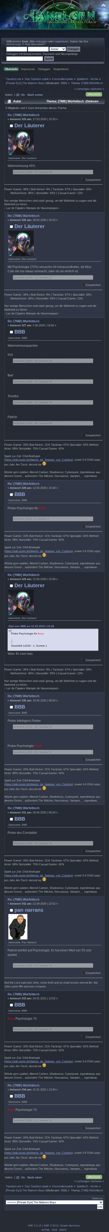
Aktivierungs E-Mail (18, 44)
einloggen (41, 41)
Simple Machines (70, 1225)
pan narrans (28, 910)
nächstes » (97, 88)
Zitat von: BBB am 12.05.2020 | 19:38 (31, 626)
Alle (23, 94)
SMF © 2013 (51, 1225)
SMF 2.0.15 (35, 1225)
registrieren (61, 41)
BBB (63, 83)
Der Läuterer (29, 125)
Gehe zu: (97, 1198)
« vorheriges (82, 88)
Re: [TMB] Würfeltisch (23, 115)
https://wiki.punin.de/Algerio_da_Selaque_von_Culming (38, 459)
